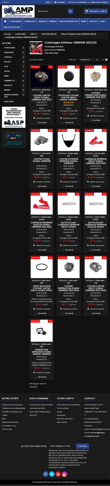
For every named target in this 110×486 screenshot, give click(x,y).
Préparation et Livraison (12, 404)
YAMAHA (42, 21)
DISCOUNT (9, 101)
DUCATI (93, 21)
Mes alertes (62, 422)
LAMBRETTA (9, 80)
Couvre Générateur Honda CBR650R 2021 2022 (95, 95)
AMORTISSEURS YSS (68, 21)
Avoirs (59, 411)
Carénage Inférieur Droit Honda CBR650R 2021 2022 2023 (96, 162)
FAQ (3, 418)
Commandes (63, 408)
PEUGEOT (8, 85)
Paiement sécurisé (10, 422)
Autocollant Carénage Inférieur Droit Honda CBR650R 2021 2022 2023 (68, 227)
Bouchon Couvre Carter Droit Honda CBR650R (69, 97)
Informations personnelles (68, 404)
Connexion (82, 2)
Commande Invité (37, 408)
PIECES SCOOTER (12, 27)
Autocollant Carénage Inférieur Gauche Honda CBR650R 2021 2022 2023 (96, 227)
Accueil (6, 43)
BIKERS (53, 21)
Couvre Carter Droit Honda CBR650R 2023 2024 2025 (95, 289)
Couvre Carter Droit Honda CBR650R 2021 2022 (42, 97)
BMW (83, 21)
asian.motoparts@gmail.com (97, 429)
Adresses (61, 415)
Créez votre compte (99, 2)
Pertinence (89, 59)
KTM (102, 21)
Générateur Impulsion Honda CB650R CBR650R (41, 351)
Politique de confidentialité (13, 408)
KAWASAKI (30, 21)
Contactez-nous (9, 425)
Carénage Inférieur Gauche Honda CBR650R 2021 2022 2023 (41, 225)
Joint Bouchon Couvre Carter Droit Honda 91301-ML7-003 (41, 289)
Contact (5, 2)
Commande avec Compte (41, 404)
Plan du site (7, 429)
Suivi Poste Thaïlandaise (39, 411)
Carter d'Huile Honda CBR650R (42, 160)
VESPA (7, 71)
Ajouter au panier (41, 118)
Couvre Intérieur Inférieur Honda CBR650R (68, 161)
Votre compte (65, 398)
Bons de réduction (65, 418)
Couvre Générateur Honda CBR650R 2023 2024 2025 (68, 289)
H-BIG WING (15, 21)
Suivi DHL (33, 415)
